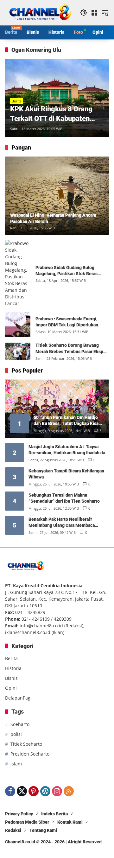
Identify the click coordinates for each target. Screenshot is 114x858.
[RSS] (69, 791)
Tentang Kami (43, 830)
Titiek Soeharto (26, 744)
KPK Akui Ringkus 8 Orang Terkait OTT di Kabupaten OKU (51, 114)
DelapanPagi (18, 698)
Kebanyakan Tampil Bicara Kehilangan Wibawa (66, 474)
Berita (17, 101)
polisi (16, 734)
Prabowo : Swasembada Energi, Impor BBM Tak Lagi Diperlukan (66, 322)
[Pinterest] (33, 791)
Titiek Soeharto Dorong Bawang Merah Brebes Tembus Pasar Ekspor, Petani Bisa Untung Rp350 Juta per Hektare (71, 349)
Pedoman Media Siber (27, 822)
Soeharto (19, 724)
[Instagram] (57, 791)
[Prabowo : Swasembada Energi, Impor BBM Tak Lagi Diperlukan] (17, 324)
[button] (83, 13)
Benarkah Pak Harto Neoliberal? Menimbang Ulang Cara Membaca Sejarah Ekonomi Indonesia (61, 523)
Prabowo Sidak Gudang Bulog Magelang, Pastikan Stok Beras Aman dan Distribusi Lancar (66, 271)
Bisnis (11, 678)
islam (16, 764)
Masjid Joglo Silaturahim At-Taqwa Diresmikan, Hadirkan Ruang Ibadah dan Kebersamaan (68, 450)
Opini (11, 688)
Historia (13, 668)
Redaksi (13, 830)
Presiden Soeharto (29, 754)
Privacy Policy (19, 813)
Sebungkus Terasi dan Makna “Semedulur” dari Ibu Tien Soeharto (64, 498)
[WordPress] (45, 791)
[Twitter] (22, 791)
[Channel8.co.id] (39, 12)
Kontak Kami (70, 822)
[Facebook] (10, 791)
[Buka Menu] (94, 13)
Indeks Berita (54, 813)
